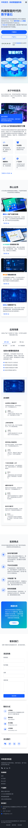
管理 (6, 345)
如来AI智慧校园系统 (6, 799)
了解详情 (5, 223)
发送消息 (14, 696)
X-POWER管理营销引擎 (7, 794)
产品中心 (14, 37)
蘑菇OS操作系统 (5, 791)
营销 (13, 345)
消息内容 (5, 680)
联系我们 (3, 783)
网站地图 (20, 825)
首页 (2, 776)
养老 (22, 342)
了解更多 (14, 32)
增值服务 (22, 345)
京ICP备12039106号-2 (6, 822)
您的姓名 (5, 657)
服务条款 (14, 825)
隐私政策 (8, 825)
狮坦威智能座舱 (5, 796)
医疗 (15, 342)
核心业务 (3, 781)
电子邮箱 (5, 665)
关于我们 (3, 778)
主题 (4, 672)
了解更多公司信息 (5, 173)
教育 (7, 342)
